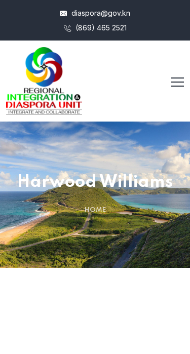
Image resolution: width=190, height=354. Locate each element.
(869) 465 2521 (100, 27)
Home (95, 210)
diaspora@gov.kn (99, 13)
